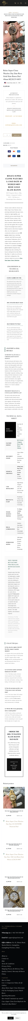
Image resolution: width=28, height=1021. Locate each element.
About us (4, 956)
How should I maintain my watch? (12, 998)
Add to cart (16, 135)
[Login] (18, 3)
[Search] (21, 3)
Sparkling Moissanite (8, 995)
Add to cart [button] (19, 815)
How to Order (6, 980)
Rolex (9, 145)
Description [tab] (14, 165)
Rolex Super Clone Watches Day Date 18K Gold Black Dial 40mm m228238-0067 (14, 877)
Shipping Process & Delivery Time (12, 969)
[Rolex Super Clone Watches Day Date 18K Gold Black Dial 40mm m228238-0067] (14, 864)
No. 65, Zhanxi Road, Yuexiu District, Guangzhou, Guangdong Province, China (13, 945)
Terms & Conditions (8, 963)
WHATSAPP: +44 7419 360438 (13, 116)
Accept (10, 1018)
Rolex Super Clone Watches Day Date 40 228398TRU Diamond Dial (14, 844)
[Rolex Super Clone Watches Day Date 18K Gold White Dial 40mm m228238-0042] (14, 897)
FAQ (3, 961)
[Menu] (25, 3)
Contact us (5, 958)
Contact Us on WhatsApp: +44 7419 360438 (14, 765)
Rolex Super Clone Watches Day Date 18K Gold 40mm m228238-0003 (14, 811)
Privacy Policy (6, 966)
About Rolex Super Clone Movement (13, 988)
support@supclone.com (15, 937)
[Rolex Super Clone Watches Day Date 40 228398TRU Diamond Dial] (14, 831)
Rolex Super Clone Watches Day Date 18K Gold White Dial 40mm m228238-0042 (14, 910)
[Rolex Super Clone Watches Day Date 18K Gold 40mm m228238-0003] (14, 798)
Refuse (17, 1018)
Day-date (12, 143)
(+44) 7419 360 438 (17, 933)
